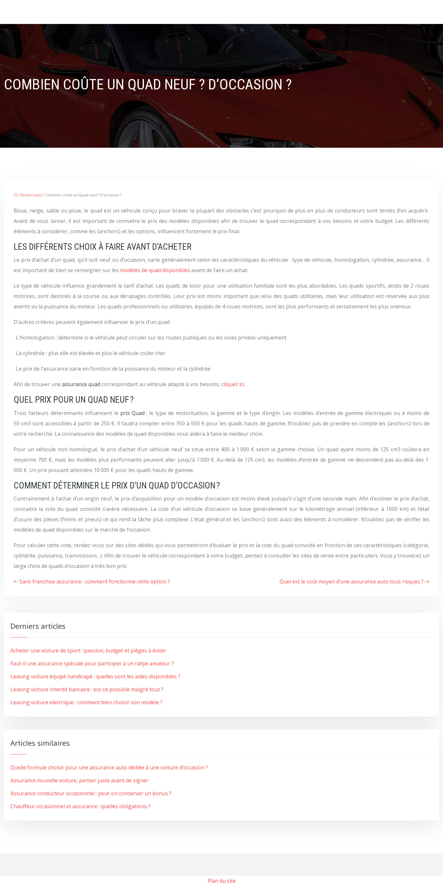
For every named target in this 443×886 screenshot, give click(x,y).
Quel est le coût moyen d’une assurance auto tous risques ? (352, 581)
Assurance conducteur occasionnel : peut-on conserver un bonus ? (91, 793)
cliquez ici (233, 384)
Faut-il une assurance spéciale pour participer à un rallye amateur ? (92, 663)
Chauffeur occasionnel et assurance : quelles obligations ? (80, 806)
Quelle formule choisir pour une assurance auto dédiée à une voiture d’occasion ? (109, 767)
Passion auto (31, 194)
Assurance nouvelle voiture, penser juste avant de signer (79, 780)
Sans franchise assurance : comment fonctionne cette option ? (94, 581)
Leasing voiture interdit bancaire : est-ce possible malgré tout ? (86, 689)
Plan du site (222, 880)
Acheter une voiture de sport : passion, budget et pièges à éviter (88, 650)
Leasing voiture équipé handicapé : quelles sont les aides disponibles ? (95, 676)
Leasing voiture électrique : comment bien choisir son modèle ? (86, 702)
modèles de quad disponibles (155, 270)
